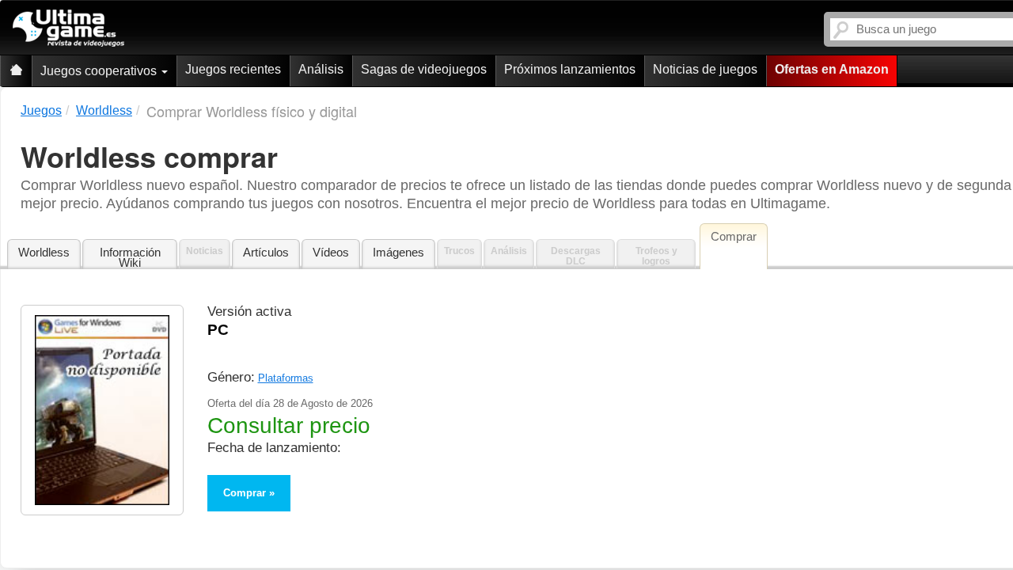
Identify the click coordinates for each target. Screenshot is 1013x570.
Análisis (320, 69)
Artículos (266, 252)
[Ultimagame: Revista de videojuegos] (16, 70)
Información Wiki (130, 257)
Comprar (244, 493)
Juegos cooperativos (100, 71)
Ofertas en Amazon (832, 69)
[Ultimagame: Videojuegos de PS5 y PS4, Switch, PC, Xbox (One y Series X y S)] (68, 29)
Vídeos (331, 252)
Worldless (44, 252)
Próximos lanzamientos (569, 69)
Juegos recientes (233, 69)
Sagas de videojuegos (424, 69)
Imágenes (398, 252)
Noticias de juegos (705, 69)
